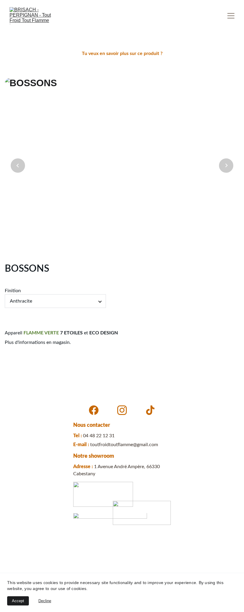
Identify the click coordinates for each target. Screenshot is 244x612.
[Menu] (230, 15)
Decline (44, 601)
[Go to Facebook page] (93, 410)
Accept (18, 601)
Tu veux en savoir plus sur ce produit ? (122, 53)
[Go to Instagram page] (122, 410)
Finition (13, 290)
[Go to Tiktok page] (150, 410)
